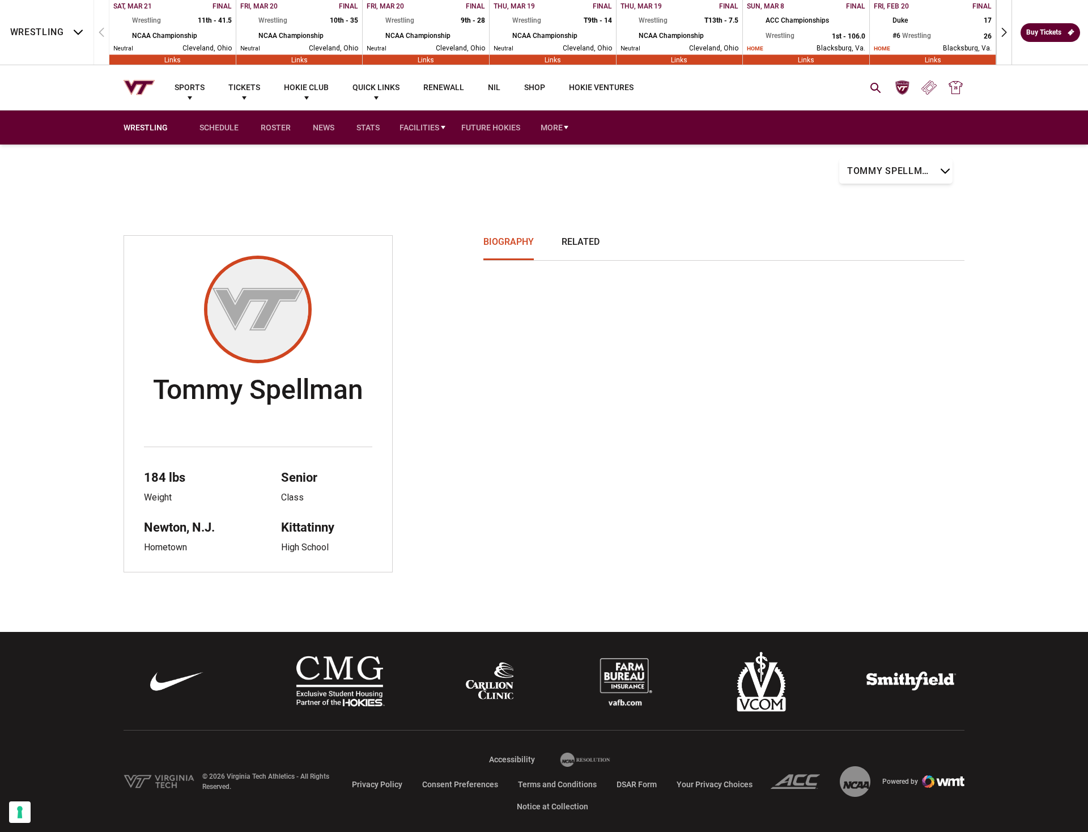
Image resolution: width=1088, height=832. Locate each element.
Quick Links (376, 87)
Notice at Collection (552, 806)
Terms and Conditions (557, 784)
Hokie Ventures (601, 87)
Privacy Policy (377, 784)
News (323, 127)
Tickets (244, 87)
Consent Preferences (460, 784)
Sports (190, 87)
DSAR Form (637, 784)
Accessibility (512, 759)
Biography (508, 241)
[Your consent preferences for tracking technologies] (20, 812)
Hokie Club (306, 87)
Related (581, 241)
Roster (276, 127)
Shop (534, 87)
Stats (368, 127)
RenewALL (443, 87)
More (552, 127)
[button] (1004, 32)
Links (172, 59)
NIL (494, 87)
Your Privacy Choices (715, 784)
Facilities (419, 127)
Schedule (219, 127)
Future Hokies (490, 127)
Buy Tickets (1043, 32)
